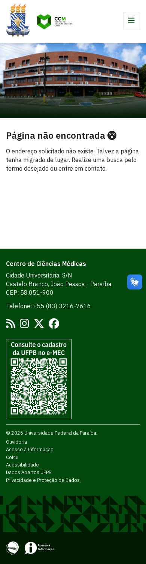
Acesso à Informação (30, 449)
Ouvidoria (16, 441)
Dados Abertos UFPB (29, 472)
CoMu (12, 457)
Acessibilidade (22, 464)
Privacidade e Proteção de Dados (43, 480)
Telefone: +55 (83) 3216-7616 (48, 306)
